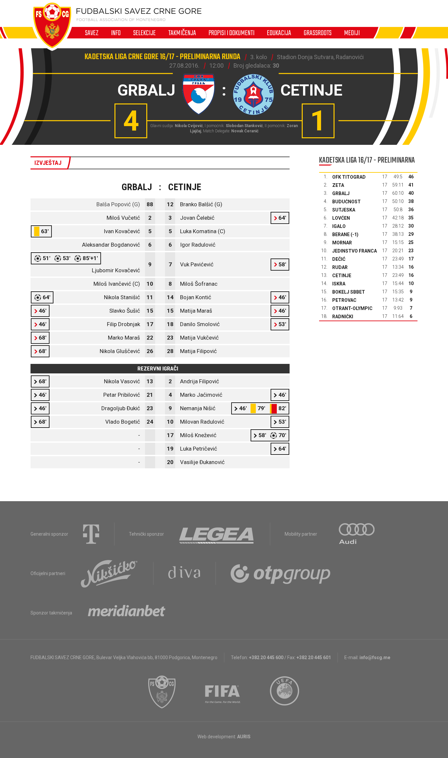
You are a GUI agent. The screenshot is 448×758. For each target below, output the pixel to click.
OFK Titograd (349, 177)
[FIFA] (223, 692)
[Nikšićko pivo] (109, 573)
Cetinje (341, 275)
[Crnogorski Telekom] (91, 534)
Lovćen (341, 218)
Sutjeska (343, 209)
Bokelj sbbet (348, 292)
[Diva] (184, 573)
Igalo (339, 226)
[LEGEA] (216, 534)
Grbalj (341, 193)
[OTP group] (280, 573)
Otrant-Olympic (352, 308)
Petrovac (344, 300)
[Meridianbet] (127, 612)
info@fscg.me (374, 657)
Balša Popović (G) (118, 204)
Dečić (338, 259)
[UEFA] (285, 692)
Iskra (338, 283)
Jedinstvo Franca (354, 251)
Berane (341, 234)
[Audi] (357, 534)
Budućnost (346, 201)
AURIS (244, 736)
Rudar (340, 267)
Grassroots (318, 32)
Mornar (342, 242)
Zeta (338, 185)
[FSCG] (162, 692)
